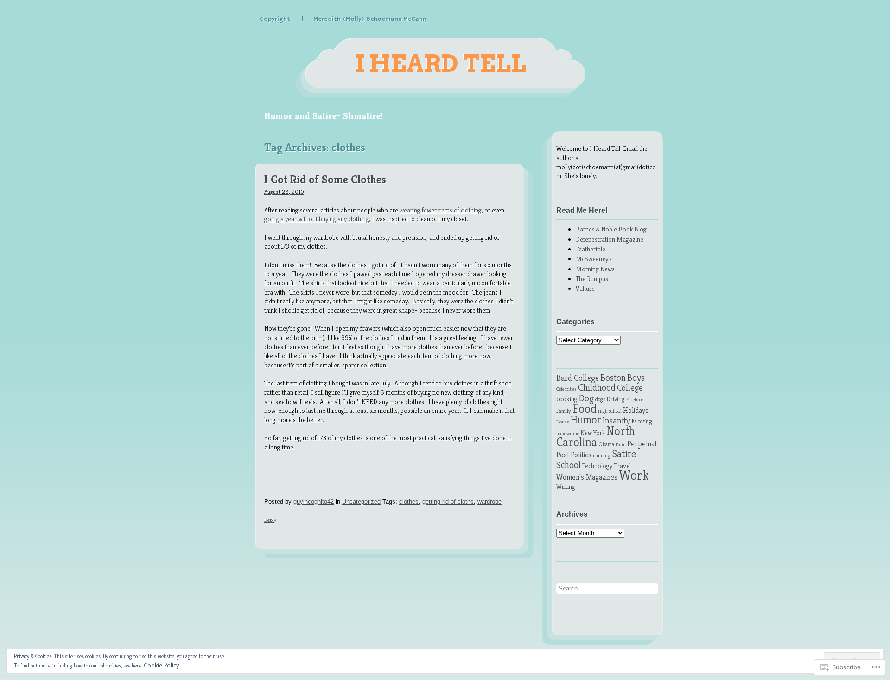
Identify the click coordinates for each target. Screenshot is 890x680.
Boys (636, 378)
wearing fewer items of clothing (441, 210)
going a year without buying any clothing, (317, 219)
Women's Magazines (586, 477)
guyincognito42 (313, 501)
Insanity (616, 420)
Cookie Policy (161, 665)
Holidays (635, 410)
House (562, 422)
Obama (606, 444)
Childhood (597, 387)
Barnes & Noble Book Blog (611, 229)
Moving (641, 421)
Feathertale (590, 249)
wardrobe (489, 501)
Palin (621, 445)
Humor (585, 420)
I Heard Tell (440, 63)
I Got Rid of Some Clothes (325, 180)
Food (584, 409)
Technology (597, 466)
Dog (586, 398)
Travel (622, 466)
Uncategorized (361, 501)
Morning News (595, 269)
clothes (409, 501)
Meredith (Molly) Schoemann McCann (369, 19)
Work (634, 474)
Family (563, 411)
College (630, 387)
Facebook (635, 400)
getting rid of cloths (448, 501)
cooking (567, 399)
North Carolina (595, 436)
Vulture (585, 288)
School (568, 465)
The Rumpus (592, 279)
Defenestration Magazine (609, 239)
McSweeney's (594, 259)
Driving (616, 399)
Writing (565, 487)
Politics (581, 455)
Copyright (275, 19)
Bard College (577, 377)
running (601, 455)
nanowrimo (567, 433)
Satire (624, 453)
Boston (613, 378)
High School (610, 411)
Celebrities (566, 389)
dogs (600, 399)
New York (593, 433)
